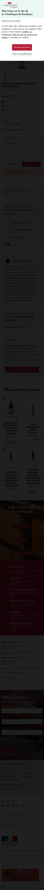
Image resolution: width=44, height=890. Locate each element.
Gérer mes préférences (22, 54)
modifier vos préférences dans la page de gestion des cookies (19, 35)
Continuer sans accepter (11, 21)
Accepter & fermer (22, 47)
